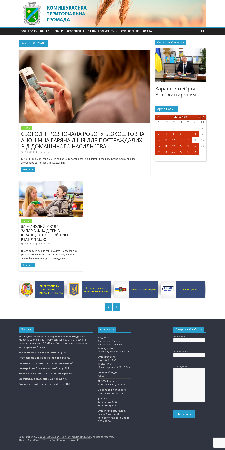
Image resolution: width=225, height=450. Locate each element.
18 (166, 145)
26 (173, 151)
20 (180, 145)
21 (188, 145)
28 (188, 151)
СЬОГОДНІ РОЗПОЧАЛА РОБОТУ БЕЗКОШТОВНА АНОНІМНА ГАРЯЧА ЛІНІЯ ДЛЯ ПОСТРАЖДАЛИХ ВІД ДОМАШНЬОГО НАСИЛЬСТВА (82, 140)
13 (180, 139)
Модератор (44, 152)
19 (173, 145)
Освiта (147, 31)
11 (166, 139)
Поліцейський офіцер (35, 31)
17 (159, 145)
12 (173, 139)
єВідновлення (130, 31)
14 (188, 139)
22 (195, 145)
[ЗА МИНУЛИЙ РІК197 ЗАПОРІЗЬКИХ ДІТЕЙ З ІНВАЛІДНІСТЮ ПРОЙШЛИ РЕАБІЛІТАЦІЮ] (51, 183)
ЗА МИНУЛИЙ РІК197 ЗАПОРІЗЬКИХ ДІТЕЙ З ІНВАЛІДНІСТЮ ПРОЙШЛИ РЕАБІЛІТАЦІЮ (44, 233)
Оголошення (75, 31)
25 (166, 151)
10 (159, 139)
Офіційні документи (101, 31)
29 (195, 151)
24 (159, 151)
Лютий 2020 (180, 117)
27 (180, 151)
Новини (58, 31)
